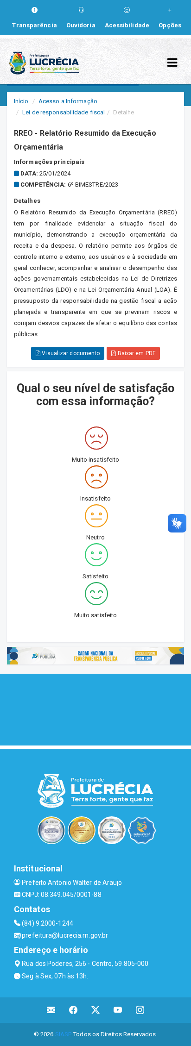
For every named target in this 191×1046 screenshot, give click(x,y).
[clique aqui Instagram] (140, 1010)
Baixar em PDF (135, 353)
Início (21, 101)
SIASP (63, 1034)
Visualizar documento (70, 353)
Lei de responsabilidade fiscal (63, 112)
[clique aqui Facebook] (73, 1010)
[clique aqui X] (96, 1010)
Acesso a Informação (67, 101)
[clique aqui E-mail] (51, 1010)
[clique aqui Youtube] (118, 1010)
